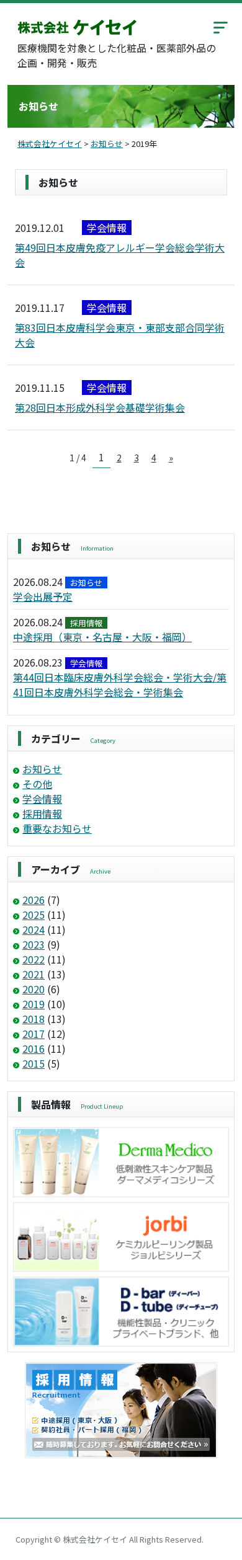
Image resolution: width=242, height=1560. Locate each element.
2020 (33, 989)
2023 (33, 944)
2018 (33, 1018)
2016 (33, 1048)
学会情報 (42, 798)
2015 (33, 1063)
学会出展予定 (43, 596)
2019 (33, 1003)
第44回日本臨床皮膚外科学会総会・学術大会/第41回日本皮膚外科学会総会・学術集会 (119, 684)
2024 (33, 929)
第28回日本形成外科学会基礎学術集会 (100, 407)
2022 (33, 959)
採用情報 (42, 813)
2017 (33, 1033)
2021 (33, 974)
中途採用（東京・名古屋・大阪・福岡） (102, 636)
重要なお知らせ (57, 828)
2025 (33, 914)
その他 (37, 783)
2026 (33, 899)
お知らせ (42, 768)
